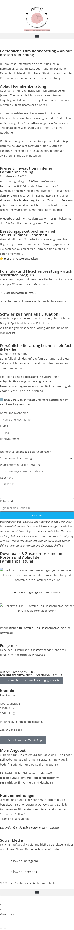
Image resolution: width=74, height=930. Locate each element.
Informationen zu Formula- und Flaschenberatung (32, 628)
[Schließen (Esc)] (11, 923)
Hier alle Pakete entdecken (21, 258)
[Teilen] (8, 923)
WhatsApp (38, 654)
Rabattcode (7, 501)
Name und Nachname (14, 413)
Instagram (40, 650)
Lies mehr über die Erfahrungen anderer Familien (29, 827)
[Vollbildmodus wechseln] (4, 923)
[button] (37, 36)
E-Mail (4, 426)
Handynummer (9, 439)
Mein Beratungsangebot (27, 592)
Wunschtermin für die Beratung (20, 465)
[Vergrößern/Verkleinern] (1, 923)
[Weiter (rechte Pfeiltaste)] (4, 928)
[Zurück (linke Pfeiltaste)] (1, 928)
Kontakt (7, 690)
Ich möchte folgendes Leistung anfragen (25, 451)
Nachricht (6, 477)
